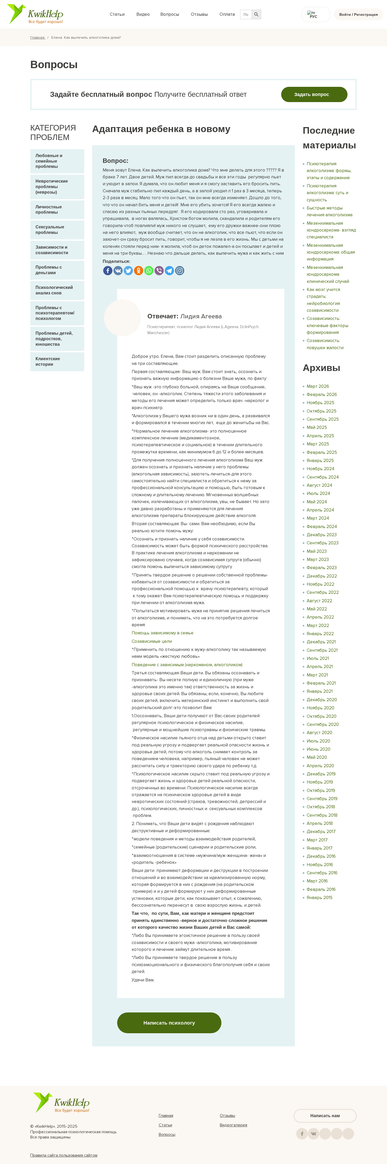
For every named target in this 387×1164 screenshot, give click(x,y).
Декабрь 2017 (321, 831)
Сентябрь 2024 (323, 477)
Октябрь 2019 (321, 790)
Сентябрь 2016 (322, 873)
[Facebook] (107, 270)
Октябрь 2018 (321, 807)
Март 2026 (318, 386)
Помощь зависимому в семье (163, 633)
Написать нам (325, 1115)
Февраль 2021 (321, 683)
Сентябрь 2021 (322, 650)
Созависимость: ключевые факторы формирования (327, 325)
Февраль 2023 (322, 567)
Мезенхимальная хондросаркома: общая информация (331, 252)
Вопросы (167, 1134)
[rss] (337, 1134)
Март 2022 (318, 625)
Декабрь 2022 (322, 576)
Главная (38, 37)
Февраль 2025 (322, 452)
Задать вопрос (311, 94)
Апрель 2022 (320, 617)
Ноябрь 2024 (320, 468)
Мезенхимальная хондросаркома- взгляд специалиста (331, 230)
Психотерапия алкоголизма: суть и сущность (327, 193)
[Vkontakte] (118, 270)
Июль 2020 (318, 741)
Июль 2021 (318, 658)
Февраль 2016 (321, 889)
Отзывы (227, 1115)
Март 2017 (317, 840)
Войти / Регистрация (358, 14)
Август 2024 (319, 485)
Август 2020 (319, 732)
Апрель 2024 (320, 510)
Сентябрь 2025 (323, 419)
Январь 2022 (320, 633)
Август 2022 (319, 601)
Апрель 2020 (320, 766)
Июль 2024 (318, 493)
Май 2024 (317, 502)
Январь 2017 (320, 848)
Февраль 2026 (322, 394)
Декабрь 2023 (322, 535)
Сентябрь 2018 (322, 815)
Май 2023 (317, 551)
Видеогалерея (233, 1125)
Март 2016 (317, 881)
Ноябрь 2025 (320, 402)
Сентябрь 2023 (323, 543)
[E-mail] (348, 1134)
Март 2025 (318, 444)
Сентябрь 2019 (322, 798)
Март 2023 (318, 559)
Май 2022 (317, 609)
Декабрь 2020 (322, 700)
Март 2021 (317, 675)
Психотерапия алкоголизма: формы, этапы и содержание (329, 170)
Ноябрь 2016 (320, 864)
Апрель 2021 (320, 666)
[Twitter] (128, 270)
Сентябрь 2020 (323, 724)
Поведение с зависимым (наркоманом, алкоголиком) (187, 665)
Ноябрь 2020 (320, 708)
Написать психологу (169, 1023)
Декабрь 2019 (321, 774)
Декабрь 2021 (321, 642)
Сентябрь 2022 (323, 592)
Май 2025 (317, 427)
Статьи (165, 1125)
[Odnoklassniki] (138, 270)
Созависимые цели (152, 641)
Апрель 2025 (320, 436)
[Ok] (325, 1134)
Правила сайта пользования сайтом (63, 1155)
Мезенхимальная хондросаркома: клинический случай (328, 274)
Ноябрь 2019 (320, 782)
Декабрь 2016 (321, 856)
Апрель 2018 (320, 823)
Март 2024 (318, 518)
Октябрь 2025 (321, 411)
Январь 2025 (320, 460)
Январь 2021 (320, 691)
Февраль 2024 (322, 526)
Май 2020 (317, 757)
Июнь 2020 (318, 749)
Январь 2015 (320, 897)
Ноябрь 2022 (320, 584)
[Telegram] (169, 270)
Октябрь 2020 (321, 716)
